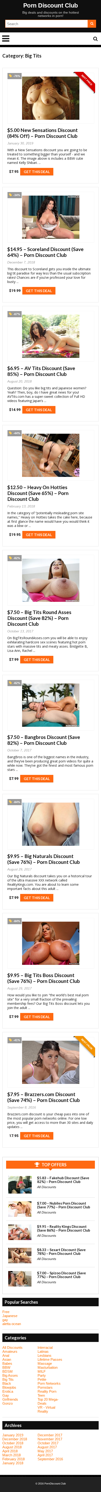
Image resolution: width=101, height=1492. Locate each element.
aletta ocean (11, 1324)
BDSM (7, 1371)
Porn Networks (49, 1383)
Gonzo (7, 1403)
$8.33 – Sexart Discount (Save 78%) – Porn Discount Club (61, 1252)
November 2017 (50, 1439)
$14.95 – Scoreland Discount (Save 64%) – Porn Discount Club (45, 252)
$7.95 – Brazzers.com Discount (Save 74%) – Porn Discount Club (43, 1097)
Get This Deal (37, 1136)
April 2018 (10, 1451)
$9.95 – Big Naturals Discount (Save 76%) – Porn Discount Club (43, 859)
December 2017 (50, 1435)
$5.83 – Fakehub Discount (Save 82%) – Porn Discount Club (63, 1180)
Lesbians (44, 1355)
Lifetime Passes (50, 1359)
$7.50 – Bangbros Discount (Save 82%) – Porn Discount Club (43, 740)
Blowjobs (9, 1387)
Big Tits (8, 1379)
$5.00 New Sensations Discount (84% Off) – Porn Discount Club (42, 133)
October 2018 (12, 1443)
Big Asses (10, 1375)
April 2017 (45, 1455)
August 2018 (12, 1447)
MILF (42, 1371)
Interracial (45, 1347)
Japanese (9, 1316)
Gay (5, 1395)
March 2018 (11, 1455)
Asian (6, 1359)
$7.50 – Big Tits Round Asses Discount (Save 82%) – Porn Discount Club (39, 618)
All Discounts (46, 1187)
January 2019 (12, 1435)
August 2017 (47, 1447)
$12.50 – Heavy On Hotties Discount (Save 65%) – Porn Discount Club (38, 493)
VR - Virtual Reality (46, 1409)
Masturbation (48, 1367)
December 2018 (14, 1439)
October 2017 (48, 1443)
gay (5, 1320)
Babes (7, 1363)
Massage (45, 1363)
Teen (41, 1395)
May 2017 (45, 1451)
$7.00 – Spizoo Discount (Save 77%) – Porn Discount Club (61, 1275)
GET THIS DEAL (37, 172)
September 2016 (50, 1459)
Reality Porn (47, 1391)
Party (42, 1375)
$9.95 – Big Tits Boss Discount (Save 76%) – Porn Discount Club (43, 978)
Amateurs (9, 1351)
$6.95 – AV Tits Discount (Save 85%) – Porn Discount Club (41, 371)
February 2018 (13, 1459)
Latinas (43, 1351)
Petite (42, 1379)
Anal (5, 1355)
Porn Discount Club (50, 5)
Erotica (7, 1391)
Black (6, 1383)
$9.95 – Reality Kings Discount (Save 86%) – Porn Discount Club (63, 1228)
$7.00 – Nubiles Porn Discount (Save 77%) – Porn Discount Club (63, 1205)
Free (5, 1312)
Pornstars (45, 1387)
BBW (6, 1367)
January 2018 (12, 1463)
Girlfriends (10, 1399)
